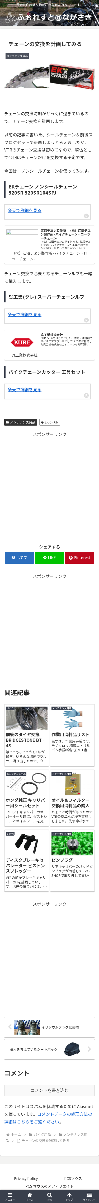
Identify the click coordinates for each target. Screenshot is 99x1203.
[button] (88, 872)
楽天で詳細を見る (24, 210)
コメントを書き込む (50, 1090)
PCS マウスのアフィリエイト (49, 1186)
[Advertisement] (49, 487)
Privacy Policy (26, 1178)
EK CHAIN (51, 422)
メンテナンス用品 (22, 422)
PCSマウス (73, 1178)
